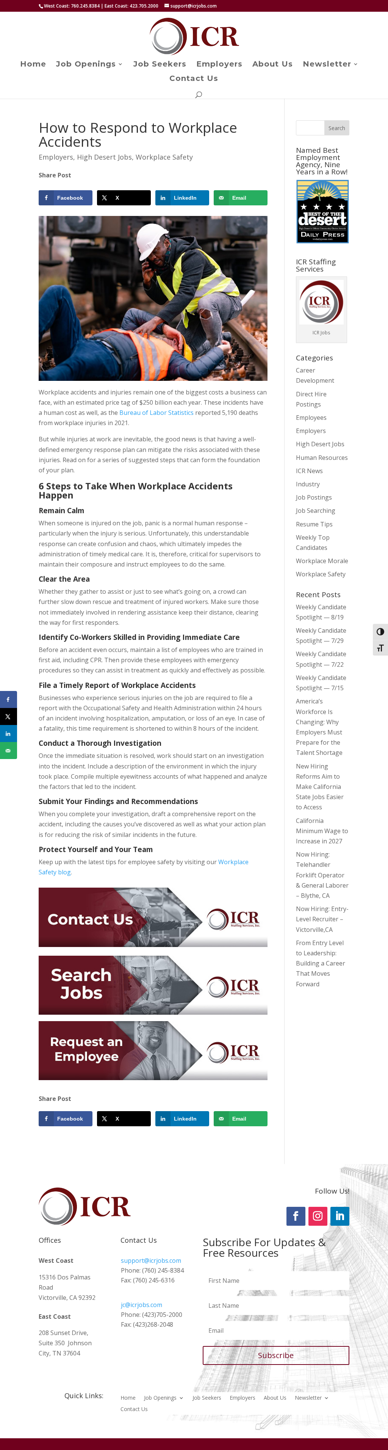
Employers (219, 64)
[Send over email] (8, 750)
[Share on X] (8, 716)
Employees (311, 417)
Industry (308, 484)
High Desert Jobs (104, 156)
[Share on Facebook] (8, 699)
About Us (272, 64)
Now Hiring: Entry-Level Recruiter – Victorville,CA (322, 919)
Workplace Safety (164, 156)
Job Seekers (159, 64)
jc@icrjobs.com (141, 1305)
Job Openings (86, 64)
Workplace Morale (322, 561)
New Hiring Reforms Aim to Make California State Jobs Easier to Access (320, 787)
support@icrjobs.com (151, 1260)
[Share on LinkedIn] (8, 733)
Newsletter (327, 64)
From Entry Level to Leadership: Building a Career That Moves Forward (320, 963)
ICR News (309, 471)
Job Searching (315, 510)
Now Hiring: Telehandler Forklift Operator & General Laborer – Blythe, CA (322, 875)
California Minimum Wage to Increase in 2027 (322, 831)
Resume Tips (314, 524)
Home (33, 64)
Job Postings (314, 497)
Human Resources (322, 457)
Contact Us (193, 79)
